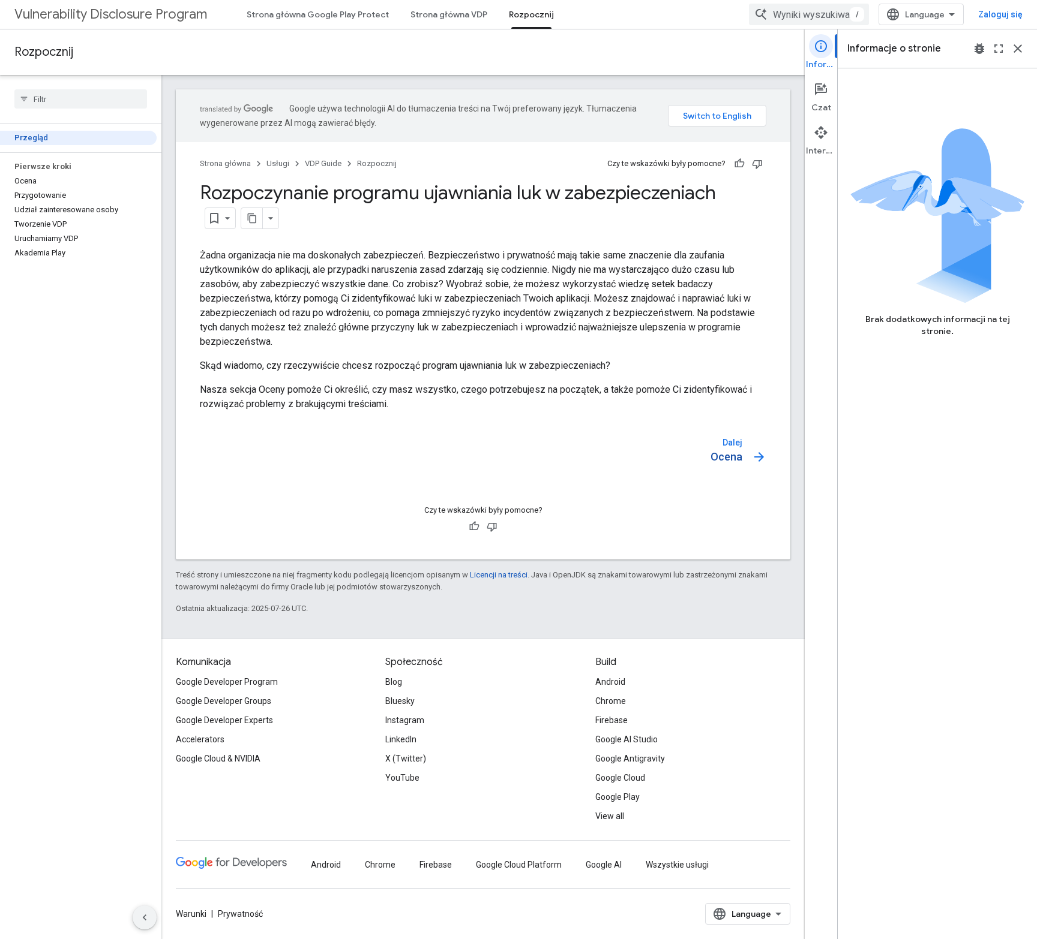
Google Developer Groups (223, 701)
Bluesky (400, 701)
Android (610, 682)
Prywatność (240, 914)
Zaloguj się (1000, 14)
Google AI (604, 864)
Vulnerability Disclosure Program (110, 14)
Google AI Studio (626, 739)
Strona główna (225, 163)
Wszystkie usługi (677, 864)
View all (609, 816)
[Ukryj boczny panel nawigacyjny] (145, 917)
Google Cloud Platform (519, 864)
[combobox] (809, 14)
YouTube (402, 777)
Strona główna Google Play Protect (318, 14)
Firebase (611, 720)
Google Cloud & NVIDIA (218, 758)
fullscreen (998, 48)
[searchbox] (80, 99)
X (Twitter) (405, 758)
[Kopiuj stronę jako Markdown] (252, 218)
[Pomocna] (739, 164)
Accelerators (200, 739)
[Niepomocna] (757, 164)
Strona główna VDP (448, 14)
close (1018, 48)
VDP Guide (323, 163)
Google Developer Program (227, 682)
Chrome (610, 701)
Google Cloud (620, 777)
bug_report (979, 48)
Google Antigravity (630, 758)
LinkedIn (400, 739)
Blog (393, 682)
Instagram (404, 720)
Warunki (191, 914)
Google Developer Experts (224, 720)
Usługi (277, 163)
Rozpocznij (531, 14)
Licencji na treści (499, 574)
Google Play (617, 797)
